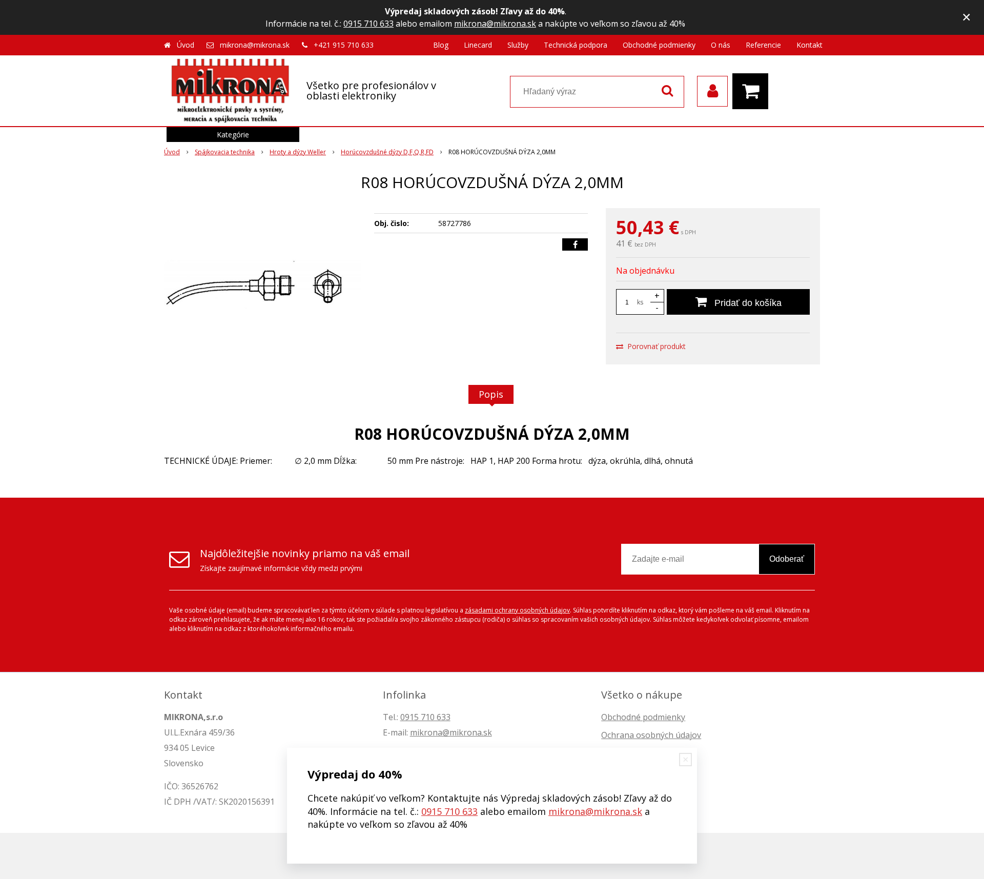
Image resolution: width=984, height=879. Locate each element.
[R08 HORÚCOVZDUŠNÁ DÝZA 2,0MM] (262, 285)
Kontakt (809, 45)
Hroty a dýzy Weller (298, 152)
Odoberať (786, 559)
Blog (440, 45)
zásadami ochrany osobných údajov (517, 610)
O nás (720, 45)
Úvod (185, 45)
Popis (491, 394)
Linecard (478, 45)
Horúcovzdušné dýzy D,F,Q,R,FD (387, 152)
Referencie (763, 45)
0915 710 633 (368, 23)
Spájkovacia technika (225, 152)
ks (640, 302)
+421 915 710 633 (344, 45)
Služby (517, 45)
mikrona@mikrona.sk (495, 23)
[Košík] (752, 91)
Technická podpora (575, 45)
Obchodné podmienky (659, 45)
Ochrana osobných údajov (651, 735)
